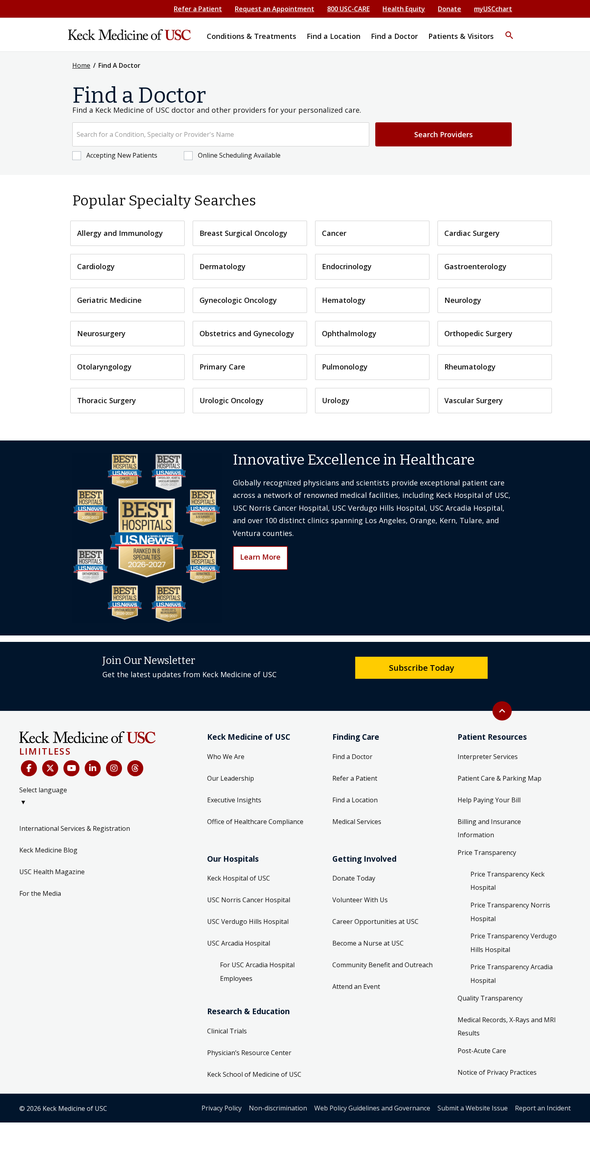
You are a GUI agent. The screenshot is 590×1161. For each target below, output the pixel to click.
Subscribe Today (421, 667)
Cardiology (96, 266)
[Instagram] (114, 768)
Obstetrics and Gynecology (246, 333)
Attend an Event (356, 986)
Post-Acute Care (482, 1050)
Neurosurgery (101, 333)
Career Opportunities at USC (375, 921)
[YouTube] (71, 768)
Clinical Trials (227, 1031)
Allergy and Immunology (120, 233)
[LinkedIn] (92, 768)
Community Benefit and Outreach (382, 964)
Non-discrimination (278, 1108)
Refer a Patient (198, 8)
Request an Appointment (274, 8)
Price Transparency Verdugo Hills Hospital (513, 943)
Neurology (462, 300)
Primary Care (222, 366)
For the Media (40, 893)
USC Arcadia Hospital (238, 943)
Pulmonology (345, 366)
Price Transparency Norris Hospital (510, 912)
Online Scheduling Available (239, 155)
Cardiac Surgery (472, 233)
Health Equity (403, 8)
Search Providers (443, 134)
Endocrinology (347, 266)
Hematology (344, 300)
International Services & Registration (74, 828)
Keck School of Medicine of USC (254, 1074)
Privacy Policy (221, 1108)
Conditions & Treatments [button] (251, 36)
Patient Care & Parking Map (499, 778)
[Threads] (135, 768)
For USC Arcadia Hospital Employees (257, 971)
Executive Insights (234, 800)
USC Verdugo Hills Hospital (248, 921)
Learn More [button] (260, 557)
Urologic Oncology (231, 400)
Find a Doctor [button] (394, 36)
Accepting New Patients (121, 155)
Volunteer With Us (360, 899)
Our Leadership (230, 778)
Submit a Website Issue (472, 1108)
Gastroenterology (475, 266)
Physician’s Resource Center (249, 1052)
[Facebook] (29, 768)
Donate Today (353, 878)
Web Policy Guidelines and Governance (372, 1108)
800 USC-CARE (348, 8)
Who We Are (225, 756)
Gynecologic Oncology (238, 300)
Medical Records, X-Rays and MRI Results (507, 1026)
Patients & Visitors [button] (461, 36)
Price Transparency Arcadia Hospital (511, 973)
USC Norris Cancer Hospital (248, 899)
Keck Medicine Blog (48, 850)
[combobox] (220, 134)
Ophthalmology (349, 333)
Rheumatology (470, 366)
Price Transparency (487, 852)
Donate (449, 8)
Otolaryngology (104, 366)
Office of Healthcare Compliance (255, 821)
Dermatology (222, 266)
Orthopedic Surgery (478, 333)
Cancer (334, 233)
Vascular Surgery (473, 400)
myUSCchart (493, 8)
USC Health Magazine (52, 871)
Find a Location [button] (333, 36)
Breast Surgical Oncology (243, 233)
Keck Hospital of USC (238, 878)
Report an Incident (543, 1108)
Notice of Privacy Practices (497, 1072)
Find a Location (355, 800)
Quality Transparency (490, 998)
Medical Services (356, 821)
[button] (509, 30)
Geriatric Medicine (109, 300)
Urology (336, 400)
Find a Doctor (352, 756)
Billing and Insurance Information (489, 828)
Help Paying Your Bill (489, 800)
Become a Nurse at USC (368, 943)
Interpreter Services (488, 756)
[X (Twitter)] (50, 768)
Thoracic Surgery (106, 400)
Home (81, 65)
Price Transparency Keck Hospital (507, 881)
